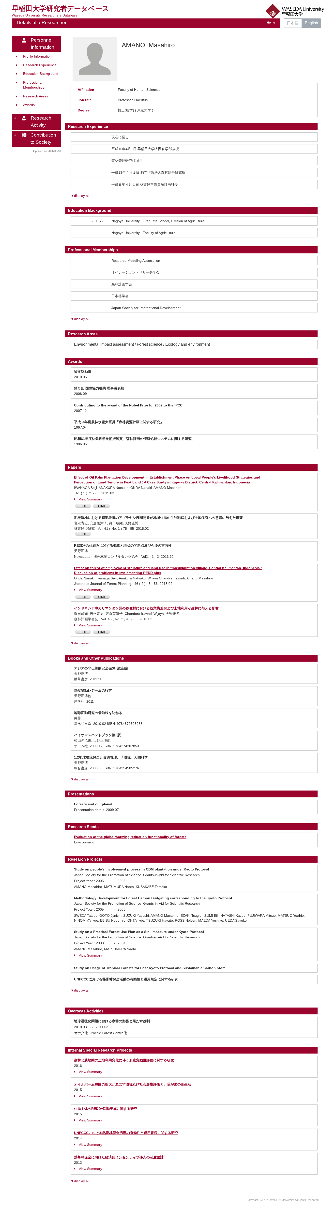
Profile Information (37, 56)
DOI (83, 506)
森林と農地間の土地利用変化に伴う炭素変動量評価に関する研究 (124, 1060)
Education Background (40, 74)
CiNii (101, 506)
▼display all (80, 196)
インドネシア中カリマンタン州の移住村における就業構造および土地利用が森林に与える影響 (146, 608)
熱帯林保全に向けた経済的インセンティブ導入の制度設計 (119, 1157)
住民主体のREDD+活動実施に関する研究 (105, 1109)
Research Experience (40, 65)
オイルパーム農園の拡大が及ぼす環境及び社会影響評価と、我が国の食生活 (132, 1084)
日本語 (293, 23)
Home (271, 22)
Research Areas (35, 96)
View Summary (90, 499)
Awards (29, 105)
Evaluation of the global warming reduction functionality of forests (130, 837)
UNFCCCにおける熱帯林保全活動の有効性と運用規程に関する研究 (126, 1133)
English (311, 23)
